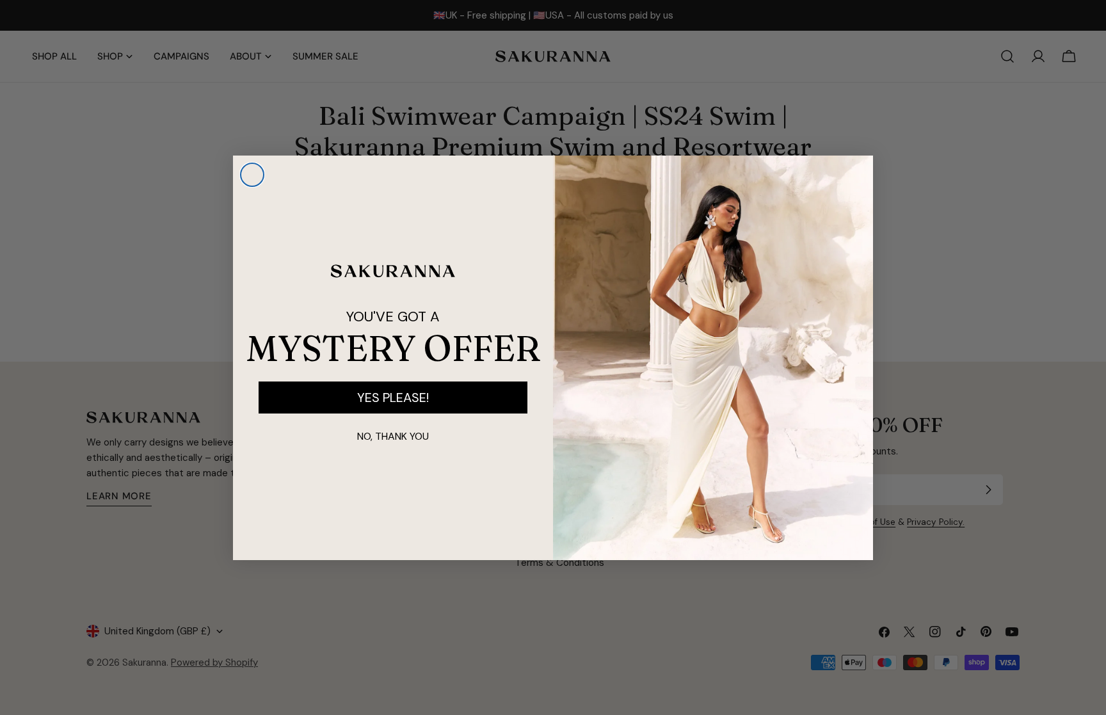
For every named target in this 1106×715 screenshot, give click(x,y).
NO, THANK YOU (393, 436)
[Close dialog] (252, 174)
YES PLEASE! (393, 397)
